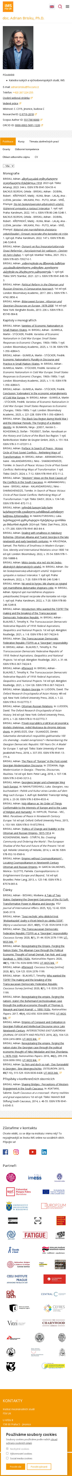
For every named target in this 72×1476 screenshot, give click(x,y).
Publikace (8, 141)
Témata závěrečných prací (44, 141)
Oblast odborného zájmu (16, 157)
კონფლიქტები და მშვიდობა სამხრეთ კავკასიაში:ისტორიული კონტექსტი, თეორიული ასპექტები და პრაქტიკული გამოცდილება (34, 267)
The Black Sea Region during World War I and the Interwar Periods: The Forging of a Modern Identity (35, 423)
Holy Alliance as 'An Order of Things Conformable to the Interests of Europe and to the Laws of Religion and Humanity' (35, 808)
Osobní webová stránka (16, 98)
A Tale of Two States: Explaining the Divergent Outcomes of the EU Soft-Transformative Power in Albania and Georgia (36, 899)
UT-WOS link (47, 963)
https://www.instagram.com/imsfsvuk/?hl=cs (16, 1152)
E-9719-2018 (26, 114)
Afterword (27, 668)
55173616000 (31, 119)
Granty (6, 149)
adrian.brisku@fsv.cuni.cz (25, 87)
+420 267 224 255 (23, 92)
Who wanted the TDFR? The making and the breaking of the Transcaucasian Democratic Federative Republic (34, 980)
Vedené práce (10, 103)
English (52, 7)
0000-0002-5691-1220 (27, 125)
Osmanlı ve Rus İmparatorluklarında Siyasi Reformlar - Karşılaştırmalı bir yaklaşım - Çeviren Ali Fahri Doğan (35, 251)
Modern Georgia (30, 689)
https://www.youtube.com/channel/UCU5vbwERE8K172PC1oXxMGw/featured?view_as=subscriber (32, 1152)
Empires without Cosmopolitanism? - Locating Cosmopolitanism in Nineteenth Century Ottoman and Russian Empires (33, 863)
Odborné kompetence (27, 149)
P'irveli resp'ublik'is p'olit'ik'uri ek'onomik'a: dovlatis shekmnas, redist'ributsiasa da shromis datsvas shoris (36, 727)
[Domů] (8, 6)
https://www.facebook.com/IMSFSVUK (5, 1152)
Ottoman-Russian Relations (37, 706)
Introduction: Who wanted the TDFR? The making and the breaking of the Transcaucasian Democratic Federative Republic (36, 613)
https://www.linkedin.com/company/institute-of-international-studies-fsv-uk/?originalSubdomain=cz (44, 1152)
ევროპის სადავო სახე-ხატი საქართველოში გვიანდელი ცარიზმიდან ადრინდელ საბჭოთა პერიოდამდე (33, 512)
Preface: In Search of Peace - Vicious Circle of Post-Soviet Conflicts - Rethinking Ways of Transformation (33, 452)
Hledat (60, 7)
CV (36, 157)
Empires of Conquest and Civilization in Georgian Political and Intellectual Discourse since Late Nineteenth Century (34, 1026)
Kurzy (21, 141)
